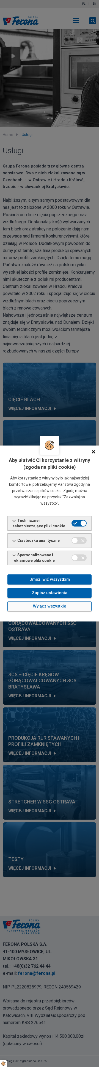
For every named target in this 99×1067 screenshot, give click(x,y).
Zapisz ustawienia (49, 592)
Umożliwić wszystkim (49, 579)
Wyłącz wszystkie (49, 606)
